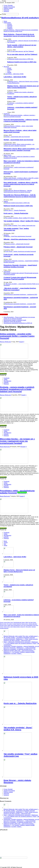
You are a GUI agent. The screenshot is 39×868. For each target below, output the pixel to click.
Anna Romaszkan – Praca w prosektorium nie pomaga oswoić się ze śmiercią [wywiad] (19, 317)
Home (5, 21)
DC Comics (9, 623)
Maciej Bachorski (5, 446)
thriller (26, 622)
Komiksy (9, 69)
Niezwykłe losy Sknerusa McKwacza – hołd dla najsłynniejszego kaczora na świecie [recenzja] (20, 195)
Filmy (8, 71)
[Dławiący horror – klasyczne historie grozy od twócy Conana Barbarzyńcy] (23, 83)
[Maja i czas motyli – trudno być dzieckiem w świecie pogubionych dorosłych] (21, 158)
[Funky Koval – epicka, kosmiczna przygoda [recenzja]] (20, 251)
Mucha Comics (24, 623)
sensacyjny (22, 626)
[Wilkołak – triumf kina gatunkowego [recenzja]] (17, 236)
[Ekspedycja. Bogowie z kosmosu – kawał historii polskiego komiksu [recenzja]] (21, 262)
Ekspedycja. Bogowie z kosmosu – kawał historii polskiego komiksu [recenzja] (20, 266)
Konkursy (6, 11)
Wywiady (9, 27)
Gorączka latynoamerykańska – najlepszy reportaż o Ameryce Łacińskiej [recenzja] (21, 120)
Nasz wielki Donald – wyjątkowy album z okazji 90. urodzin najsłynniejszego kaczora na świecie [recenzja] (21, 184)
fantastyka (19, 623)
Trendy (6, 542)
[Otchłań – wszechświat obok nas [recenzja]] (17, 136)
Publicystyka (7, 22)
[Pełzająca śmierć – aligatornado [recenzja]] (16, 244)
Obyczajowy (28, 626)
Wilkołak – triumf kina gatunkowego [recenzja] (19, 239)
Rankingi (9, 25)
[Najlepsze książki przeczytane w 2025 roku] (20, 59)
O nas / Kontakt (8, 5)
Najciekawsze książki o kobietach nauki (15, 320)
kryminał (14, 623)
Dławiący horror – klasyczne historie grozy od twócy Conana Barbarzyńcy (23, 86)
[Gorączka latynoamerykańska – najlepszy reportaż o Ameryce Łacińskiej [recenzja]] (21, 116)
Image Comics (7, 626)
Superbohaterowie (17, 622)
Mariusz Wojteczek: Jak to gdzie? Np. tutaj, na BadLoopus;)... (21, 636)
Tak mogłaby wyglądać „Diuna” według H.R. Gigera (21, 221)
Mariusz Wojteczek (5, 341)
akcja (11, 626)
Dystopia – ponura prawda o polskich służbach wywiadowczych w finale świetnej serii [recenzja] (17, 389)
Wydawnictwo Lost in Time (20, 625)
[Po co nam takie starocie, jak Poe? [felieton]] (20, 51)
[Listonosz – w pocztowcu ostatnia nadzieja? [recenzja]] (23, 104)
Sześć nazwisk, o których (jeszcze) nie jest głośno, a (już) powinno (21, 46)
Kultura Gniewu (16, 626)
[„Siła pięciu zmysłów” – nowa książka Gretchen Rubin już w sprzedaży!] (21, 285)
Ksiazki (9, 68)
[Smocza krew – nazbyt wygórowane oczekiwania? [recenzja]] (21, 168)
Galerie (6, 201)
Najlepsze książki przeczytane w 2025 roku (21, 62)
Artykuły (9, 24)
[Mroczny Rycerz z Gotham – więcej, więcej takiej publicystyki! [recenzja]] (21, 127)
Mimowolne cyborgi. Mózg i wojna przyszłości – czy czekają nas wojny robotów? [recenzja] (21, 149)
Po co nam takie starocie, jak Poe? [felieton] (22, 54)
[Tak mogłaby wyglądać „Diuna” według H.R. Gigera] (19, 218)
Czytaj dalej (3, 374)
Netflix (8, 625)
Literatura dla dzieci (32, 623)
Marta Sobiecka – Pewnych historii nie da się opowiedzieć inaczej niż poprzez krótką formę (19, 35)
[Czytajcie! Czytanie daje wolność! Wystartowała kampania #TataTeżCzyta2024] (21, 274)
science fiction (7, 622)
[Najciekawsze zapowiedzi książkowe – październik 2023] (20, 294)
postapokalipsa (29, 625)
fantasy (23, 622)
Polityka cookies (8, 8)
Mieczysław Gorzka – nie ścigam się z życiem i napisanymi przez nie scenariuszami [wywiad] (17, 441)
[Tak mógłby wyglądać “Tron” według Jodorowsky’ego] (19, 225)
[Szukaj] (0, 1)
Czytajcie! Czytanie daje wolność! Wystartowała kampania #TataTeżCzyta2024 (20, 278)
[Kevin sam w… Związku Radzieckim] (15, 210)
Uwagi (5, 545)
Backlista (6, 235)
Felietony (10, 28)
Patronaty (6, 9)
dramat (12, 625)
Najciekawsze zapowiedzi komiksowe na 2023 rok (18, 323)
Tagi (5, 544)
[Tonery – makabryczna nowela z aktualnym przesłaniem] (23, 93)
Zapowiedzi (7, 271)
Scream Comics (3, 625)
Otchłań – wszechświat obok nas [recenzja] (18, 140)
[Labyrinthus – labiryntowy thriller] (14, 74)
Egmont (1, 622)
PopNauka (7, 113)
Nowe (5, 541)
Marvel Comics (3, 623)
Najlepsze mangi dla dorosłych (12, 321)
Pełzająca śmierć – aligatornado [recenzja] (18, 247)
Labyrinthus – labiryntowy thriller (15, 77)
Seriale (9, 72)
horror (11, 622)
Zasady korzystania (9, 7)
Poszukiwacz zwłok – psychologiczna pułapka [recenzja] (17, 492)
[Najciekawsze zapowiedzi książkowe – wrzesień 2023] (20, 304)
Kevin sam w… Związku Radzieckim (16, 213)
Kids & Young (7, 155)
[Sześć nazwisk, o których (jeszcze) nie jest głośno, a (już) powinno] (23, 42)
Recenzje (6, 66)
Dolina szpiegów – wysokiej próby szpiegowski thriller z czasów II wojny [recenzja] (17, 336)
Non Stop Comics (32, 622)
